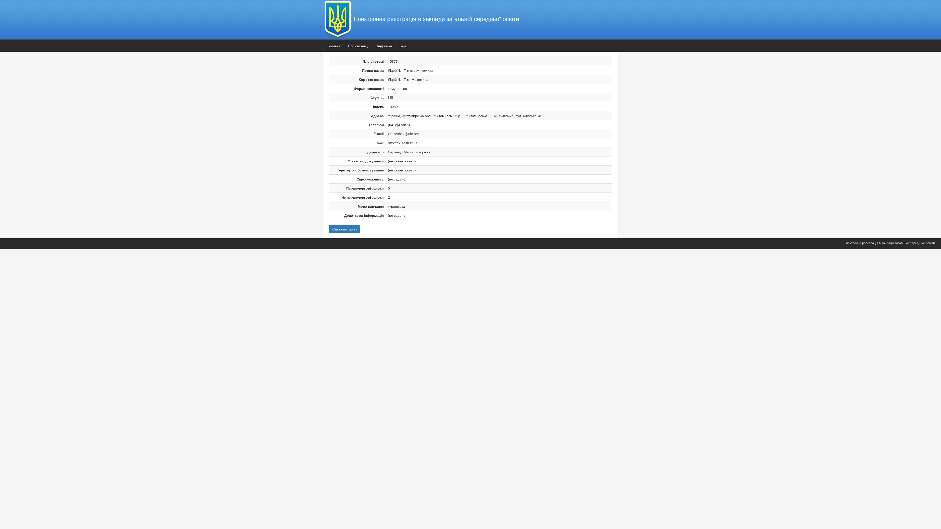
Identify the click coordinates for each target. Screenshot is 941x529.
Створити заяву (344, 229)
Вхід (402, 45)
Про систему (358, 45)
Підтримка (384, 45)
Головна (334, 45)
